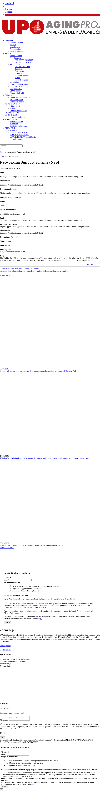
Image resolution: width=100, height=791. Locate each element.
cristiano (3, 156)
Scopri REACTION (22, 67)
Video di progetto (21, 80)
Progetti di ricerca (16, 58)
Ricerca (8, 53)
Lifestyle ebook (16, 139)
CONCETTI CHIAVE (18, 132)
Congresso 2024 (16, 86)
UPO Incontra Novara (18, 111)
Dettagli (90, 264)
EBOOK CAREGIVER (19, 135)
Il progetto (19, 69)
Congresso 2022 (16, 89)
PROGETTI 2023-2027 (24, 60)
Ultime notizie (15, 106)
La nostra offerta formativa (20, 97)
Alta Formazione (16, 100)
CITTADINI (10, 128)
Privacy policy (5, 646)
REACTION (15, 64)
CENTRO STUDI (12, 113)
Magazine (13, 130)
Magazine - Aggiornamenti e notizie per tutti (28, 588)
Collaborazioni (15, 49)
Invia (2, 738)
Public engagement (17, 51)
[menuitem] (11, 15)
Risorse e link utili (17, 93)
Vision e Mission (16, 42)
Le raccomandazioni (17, 117)
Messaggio (4, 720)
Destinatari (19, 73)
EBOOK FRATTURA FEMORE (23, 137)
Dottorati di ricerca (17, 102)
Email (6, 580)
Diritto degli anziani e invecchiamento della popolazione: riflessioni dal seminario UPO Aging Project (39, 371)
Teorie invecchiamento (18, 126)
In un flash (14, 124)
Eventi (17, 78)
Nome (2, 708)
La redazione (15, 47)
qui (21, 613)
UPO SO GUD (11, 115)
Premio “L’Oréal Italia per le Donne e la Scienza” (20, 269)
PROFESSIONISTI (12, 119)
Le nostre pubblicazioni (19, 84)
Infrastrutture (15, 82)
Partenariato (19, 71)
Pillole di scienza (16, 122)
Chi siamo (9, 40)
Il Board (13, 45)
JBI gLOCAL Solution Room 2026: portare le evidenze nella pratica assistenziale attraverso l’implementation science (45, 458)
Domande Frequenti (22, 75)
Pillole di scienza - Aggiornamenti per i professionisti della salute (36, 586)
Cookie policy (5, 650)
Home (2, 152)
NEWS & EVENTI (12, 104)
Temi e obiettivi (16, 56)
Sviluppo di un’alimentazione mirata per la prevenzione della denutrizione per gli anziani (34, 271)
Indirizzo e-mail (6, 713)
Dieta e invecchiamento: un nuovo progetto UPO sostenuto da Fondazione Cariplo (31, 545)
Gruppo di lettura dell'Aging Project (25, 591)
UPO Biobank (15, 91)
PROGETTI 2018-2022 (24, 62)
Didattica (8, 95)
